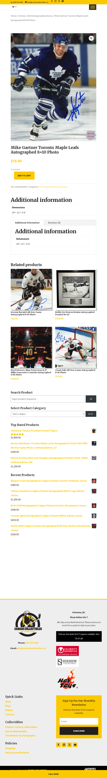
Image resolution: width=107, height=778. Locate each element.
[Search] (91, 399)
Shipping (10, 748)
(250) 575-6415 (18, 2)
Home (14, 15)
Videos (9, 710)
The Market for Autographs (20, 735)
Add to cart (24, 175)
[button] (91, 38)
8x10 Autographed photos (40, 15)
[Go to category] (91, 414)
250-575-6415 (31, 642)
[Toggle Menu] (92, 7)
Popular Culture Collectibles (21, 727)
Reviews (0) (54, 222)
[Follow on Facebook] (58, 745)
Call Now (53, 774)
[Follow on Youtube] (75, 745)
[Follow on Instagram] (64, 745)
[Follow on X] (69, 745)
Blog (7, 705)
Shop (8, 701)
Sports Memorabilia (16, 731)
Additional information (27, 222)
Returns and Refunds (17, 752)
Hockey (22, 15)
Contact (9, 714)
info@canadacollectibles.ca (31, 648)
